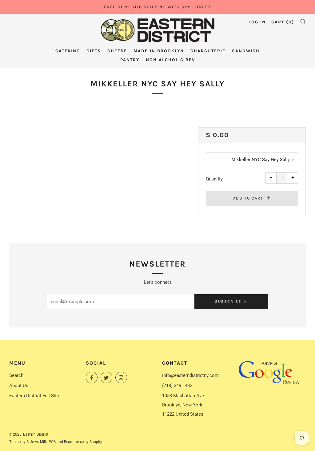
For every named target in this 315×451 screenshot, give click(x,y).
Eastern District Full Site (34, 395)
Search (16, 375)
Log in (257, 22)
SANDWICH (246, 50)
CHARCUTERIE (207, 50)
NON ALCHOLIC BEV (170, 59)
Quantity (214, 179)
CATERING (67, 50)
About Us (18, 385)
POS (52, 442)
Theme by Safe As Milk (28, 442)
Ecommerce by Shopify (83, 442)
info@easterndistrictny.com (190, 375)
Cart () (282, 22)
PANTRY (129, 59)
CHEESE (117, 50)
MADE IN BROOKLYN (159, 50)
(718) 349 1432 (177, 385)
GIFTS (93, 50)
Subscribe (228, 301)
